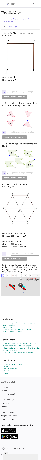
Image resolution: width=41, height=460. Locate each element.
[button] (14, 97)
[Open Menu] (37, 4)
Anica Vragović (14, 19)
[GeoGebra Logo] (9, 4)
